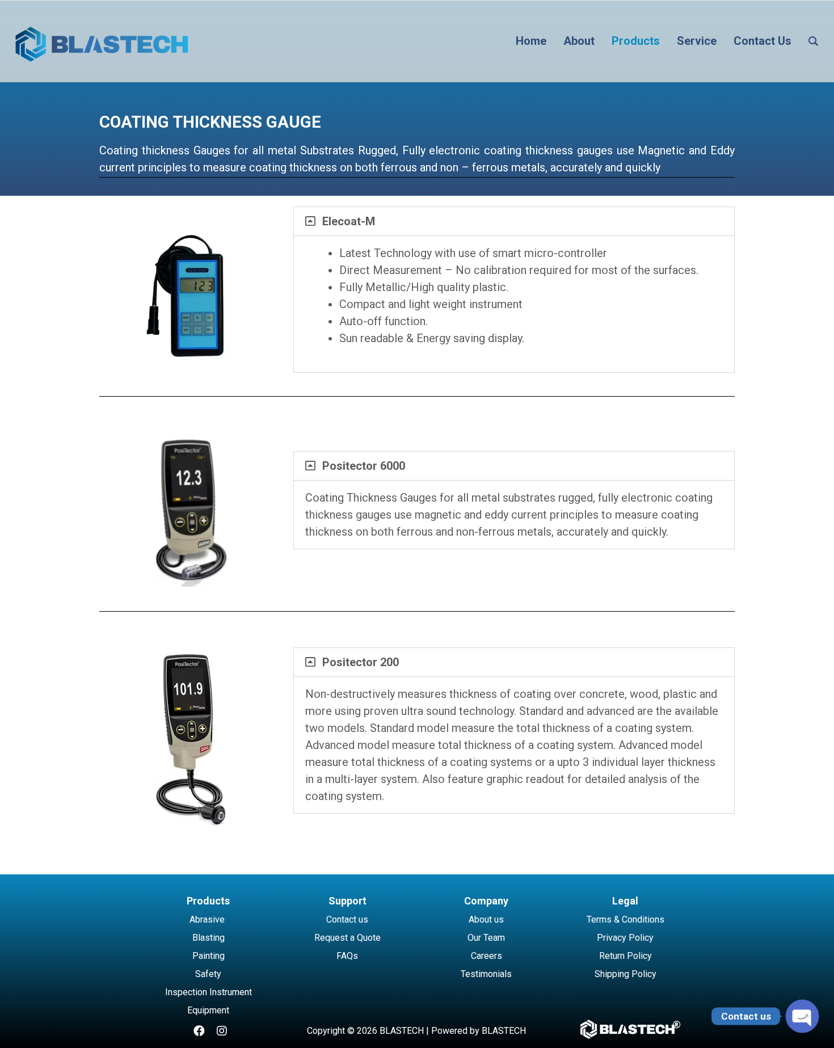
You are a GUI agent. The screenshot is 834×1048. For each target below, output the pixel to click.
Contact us (347, 919)
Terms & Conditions (625, 919)
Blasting (208, 937)
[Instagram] (221, 1031)
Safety (208, 974)
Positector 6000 (363, 466)
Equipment (208, 1010)
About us (486, 919)
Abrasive (207, 919)
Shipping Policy (625, 974)
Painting (208, 955)
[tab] (514, 221)
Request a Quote (347, 937)
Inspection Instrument (208, 992)
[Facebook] (199, 1031)
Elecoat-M (348, 221)
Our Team (486, 937)
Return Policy (625, 955)
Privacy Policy (625, 937)
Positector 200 (360, 662)
